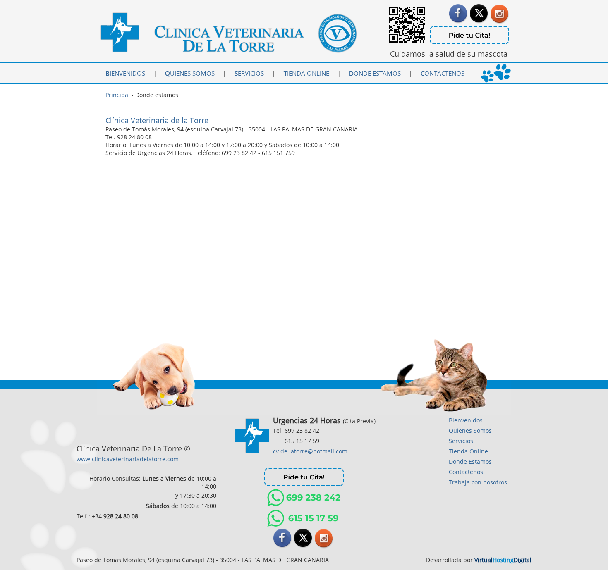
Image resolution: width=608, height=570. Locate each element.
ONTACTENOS (442, 73)
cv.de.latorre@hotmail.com (310, 451)
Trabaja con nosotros (478, 482)
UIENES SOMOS (190, 73)
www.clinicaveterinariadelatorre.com (128, 459)
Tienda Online (468, 451)
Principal (117, 95)
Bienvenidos (466, 420)
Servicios (461, 441)
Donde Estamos (470, 461)
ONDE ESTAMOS (378, 73)
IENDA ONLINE (311, 73)
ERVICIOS (249, 73)
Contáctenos (466, 472)
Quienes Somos (470, 430)
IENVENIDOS (125, 73)
